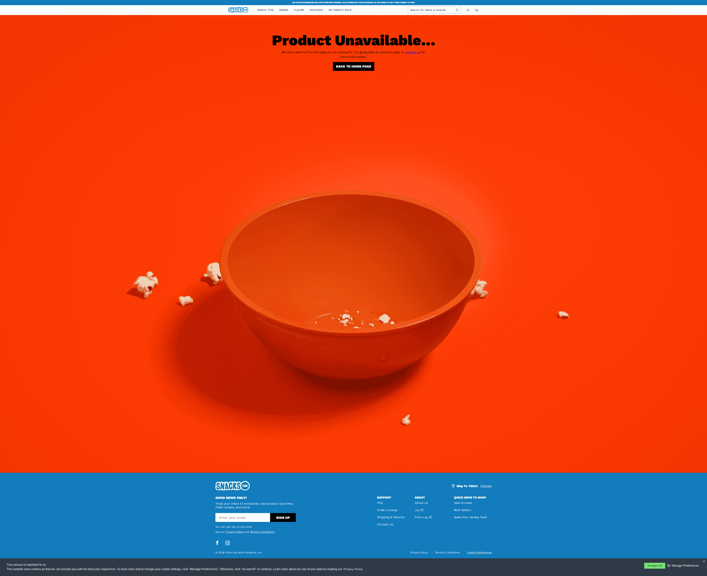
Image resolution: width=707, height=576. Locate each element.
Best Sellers (462, 510)
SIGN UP (283, 518)
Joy (417, 510)
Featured (316, 9)
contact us (412, 52)
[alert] (353, 2)
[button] (683, 566)
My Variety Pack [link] (340, 9)
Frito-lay (421, 517)
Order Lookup (387, 510)
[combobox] (431, 10)
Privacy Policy (353, 569)
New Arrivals (463, 503)
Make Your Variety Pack (470, 517)
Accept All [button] (654, 565)
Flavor (299, 9)
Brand (283, 9)
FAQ (380, 503)
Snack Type (265, 9)
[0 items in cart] (476, 10)
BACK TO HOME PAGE (353, 66)
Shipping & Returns (390, 517)
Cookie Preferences (479, 552)
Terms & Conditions (262, 531)
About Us (421, 503)
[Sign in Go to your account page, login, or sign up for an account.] (468, 10)
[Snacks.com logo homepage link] (240, 10)
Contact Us (385, 524)
